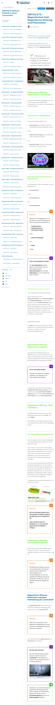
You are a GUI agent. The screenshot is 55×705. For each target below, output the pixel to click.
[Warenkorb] (48, 3)
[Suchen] (44, 3)
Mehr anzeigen (6, 287)
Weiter (52, 8)
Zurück (48, 8)
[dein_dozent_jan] (29, 27)
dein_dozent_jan (35, 27)
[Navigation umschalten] (2, 3)
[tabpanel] (41, 367)
